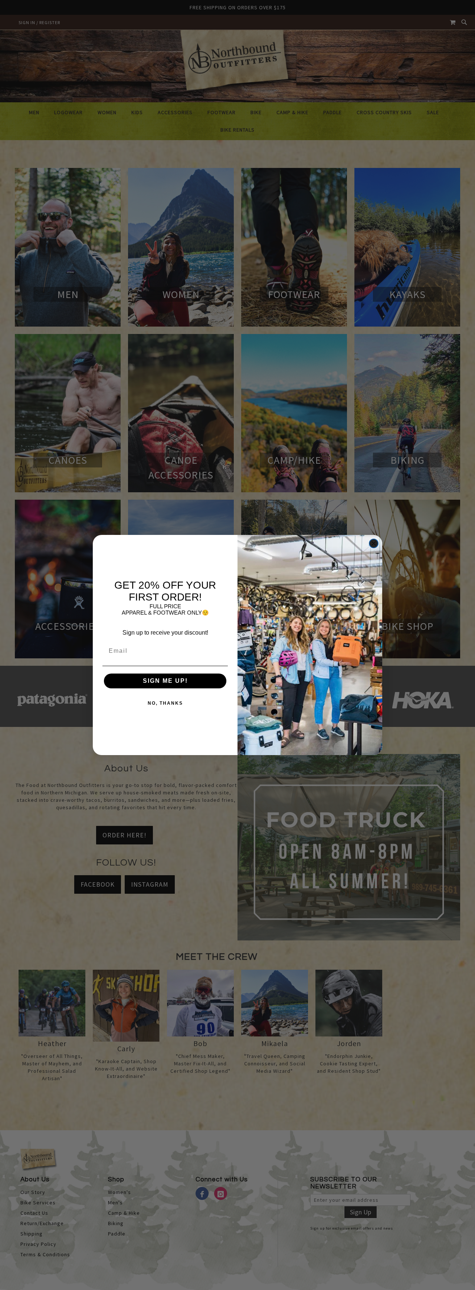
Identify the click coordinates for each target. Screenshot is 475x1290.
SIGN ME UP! (165, 681)
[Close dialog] (374, 543)
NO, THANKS (165, 703)
